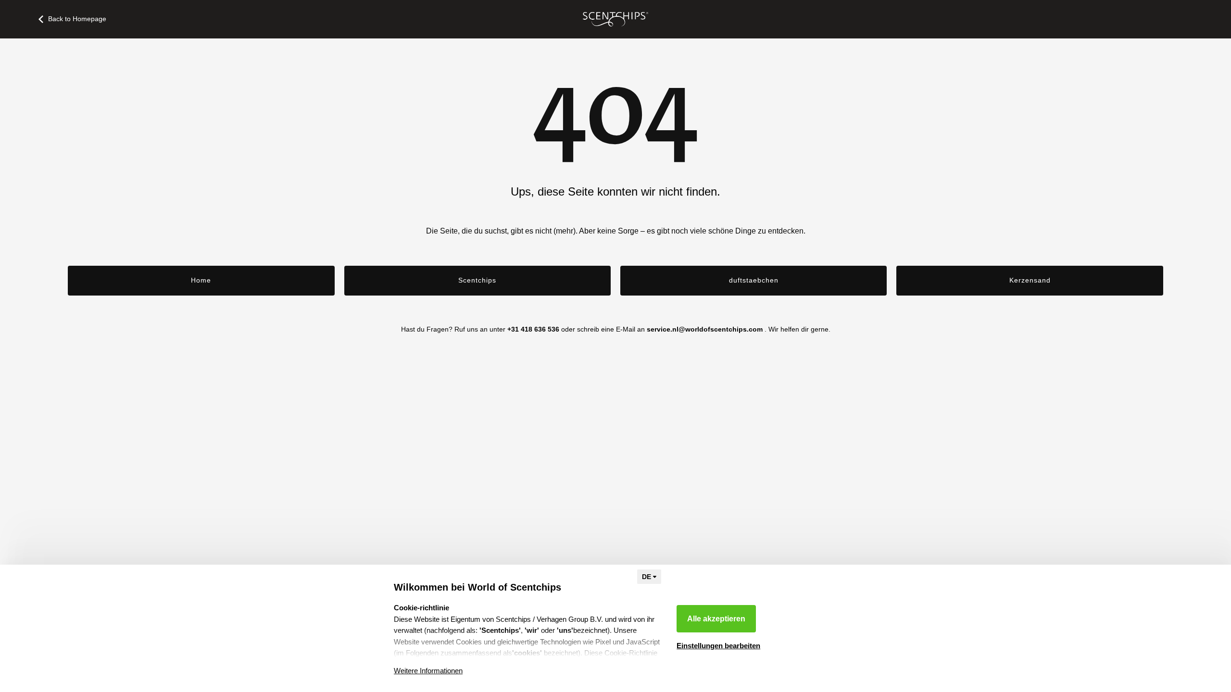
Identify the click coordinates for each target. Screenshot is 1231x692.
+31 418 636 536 (533, 329)
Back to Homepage (77, 19)
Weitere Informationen (428, 671)
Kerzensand (1030, 280)
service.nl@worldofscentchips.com (705, 329)
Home (201, 280)
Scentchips (477, 280)
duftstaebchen (754, 280)
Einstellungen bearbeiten (718, 646)
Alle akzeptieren (716, 619)
